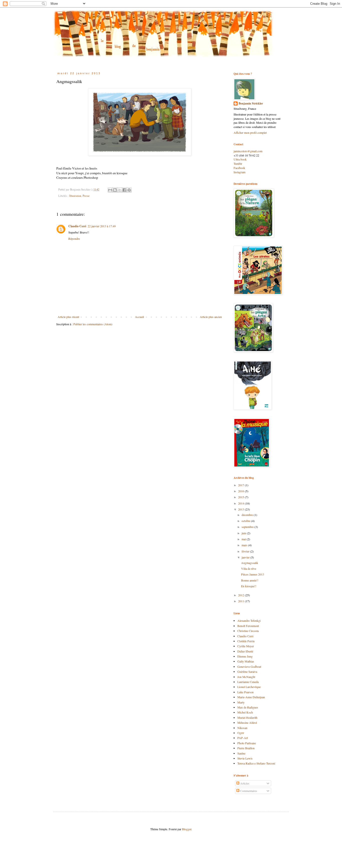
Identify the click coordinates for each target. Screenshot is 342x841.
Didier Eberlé (245, 651)
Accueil (139, 317)
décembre (248, 515)
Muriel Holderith (247, 718)
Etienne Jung (245, 656)
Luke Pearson (245, 692)
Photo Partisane (246, 743)
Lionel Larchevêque (249, 687)
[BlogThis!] (114, 190)
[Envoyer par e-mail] (110, 190)
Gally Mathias (245, 661)
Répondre (74, 238)
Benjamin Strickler (251, 104)
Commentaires (248, 791)
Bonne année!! (249, 580)
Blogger (186, 829)
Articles (244, 783)
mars (245, 545)
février (246, 551)
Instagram (239, 172)
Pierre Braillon (246, 748)
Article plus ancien (211, 317)
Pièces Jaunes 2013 (252, 574)
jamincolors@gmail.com (248, 151)
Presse (86, 196)
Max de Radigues (247, 707)
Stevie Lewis (245, 758)
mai (244, 539)
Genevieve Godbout (249, 666)
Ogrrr (240, 733)
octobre (246, 521)
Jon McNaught (246, 677)
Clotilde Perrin (246, 641)
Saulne (241, 753)
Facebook (239, 168)
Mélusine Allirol (247, 722)
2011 (241, 601)
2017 (241, 485)
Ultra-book (240, 159)
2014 (241, 503)
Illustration (75, 196)
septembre (248, 527)
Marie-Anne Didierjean (251, 697)
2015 (241, 497)
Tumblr (238, 164)
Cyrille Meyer (245, 646)
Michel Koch (245, 712)
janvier (246, 557)
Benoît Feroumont (248, 626)
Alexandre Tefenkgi (249, 620)
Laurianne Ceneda (248, 682)
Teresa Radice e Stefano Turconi (256, 763)
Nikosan (242, 728)
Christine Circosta (248, 631)
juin (244, 533)
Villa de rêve (248, 568)
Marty (241, 702)
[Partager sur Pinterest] (129, 190)
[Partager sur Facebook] (124, 190)
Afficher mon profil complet (250, 132)
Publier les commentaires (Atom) (92, 324)
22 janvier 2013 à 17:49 (102, 226)
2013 (241, 509)
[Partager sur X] (119, 190)
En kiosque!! (248, 586)
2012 (241, 595)
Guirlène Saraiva (247, 672)
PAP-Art (242, 738)
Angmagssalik (249, 563)
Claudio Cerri (77, 226)
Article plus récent (68, 317)
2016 (241, 491)
